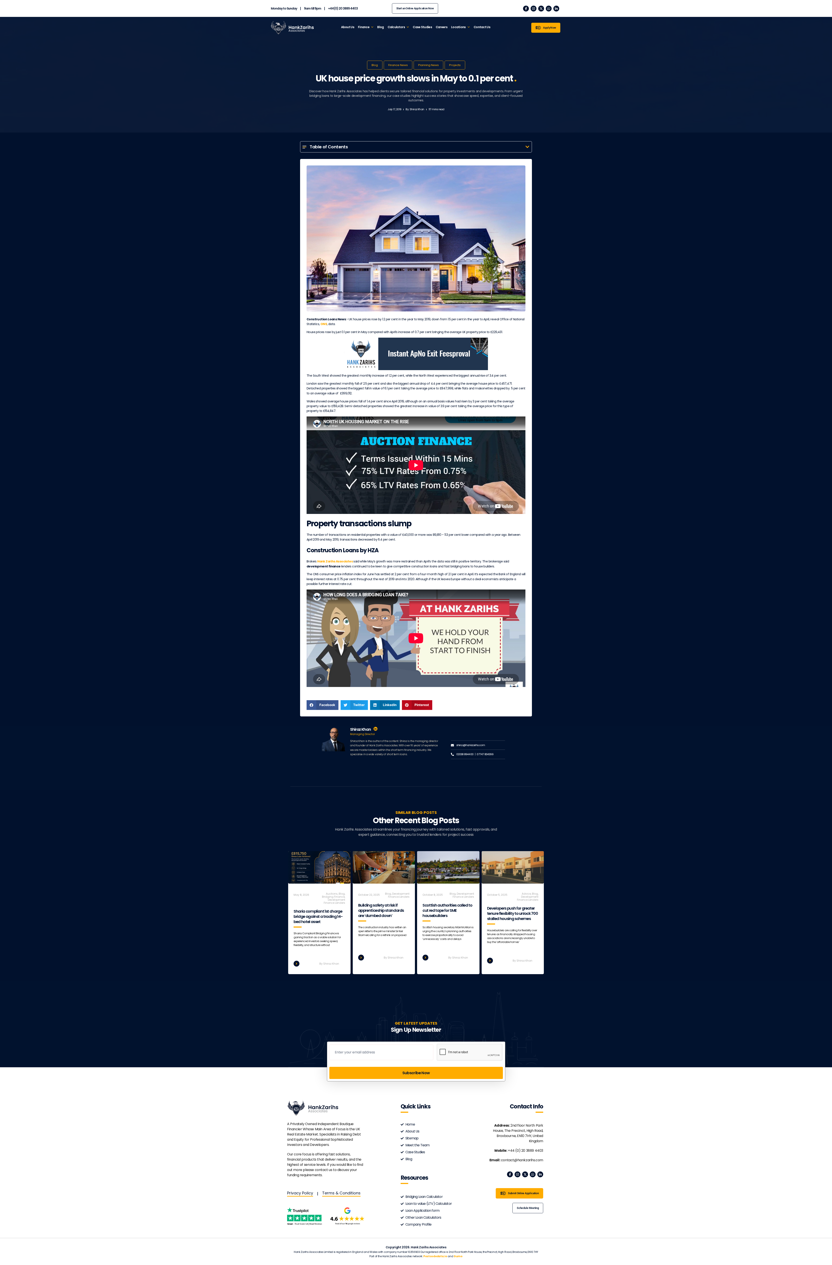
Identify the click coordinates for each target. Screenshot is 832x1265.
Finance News (398, 65)
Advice (526, 894)
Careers (441, 27)
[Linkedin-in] (556, 8)
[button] (527, 147)
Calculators (396, 27)
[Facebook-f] (526, 8)
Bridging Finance (333, 897)
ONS (323, 324)
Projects (455, 65)
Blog (380, 27)
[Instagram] (533, 8)
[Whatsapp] (549, 8)
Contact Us (482, 27)
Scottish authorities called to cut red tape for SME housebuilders (447, 910)
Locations (458, 27)
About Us (347, 27)
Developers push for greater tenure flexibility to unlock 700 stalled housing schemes (512, 913)
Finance (363, 27)
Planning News (428, 65)
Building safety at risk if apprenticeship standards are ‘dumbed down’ (381, 910)
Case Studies (422, 27)
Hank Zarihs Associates (335, 561)
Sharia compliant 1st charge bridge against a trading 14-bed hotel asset (318, 916)
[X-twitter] (541, 8)
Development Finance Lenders (334, 901)
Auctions (332, 894)
